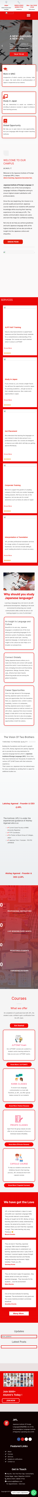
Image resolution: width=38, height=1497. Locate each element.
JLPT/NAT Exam (19, 1045)
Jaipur (6, 5)
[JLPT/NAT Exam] (19, 1039)
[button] (28, 15)
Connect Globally (13, 657)
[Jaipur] (6, 2)
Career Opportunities (15, 690)
